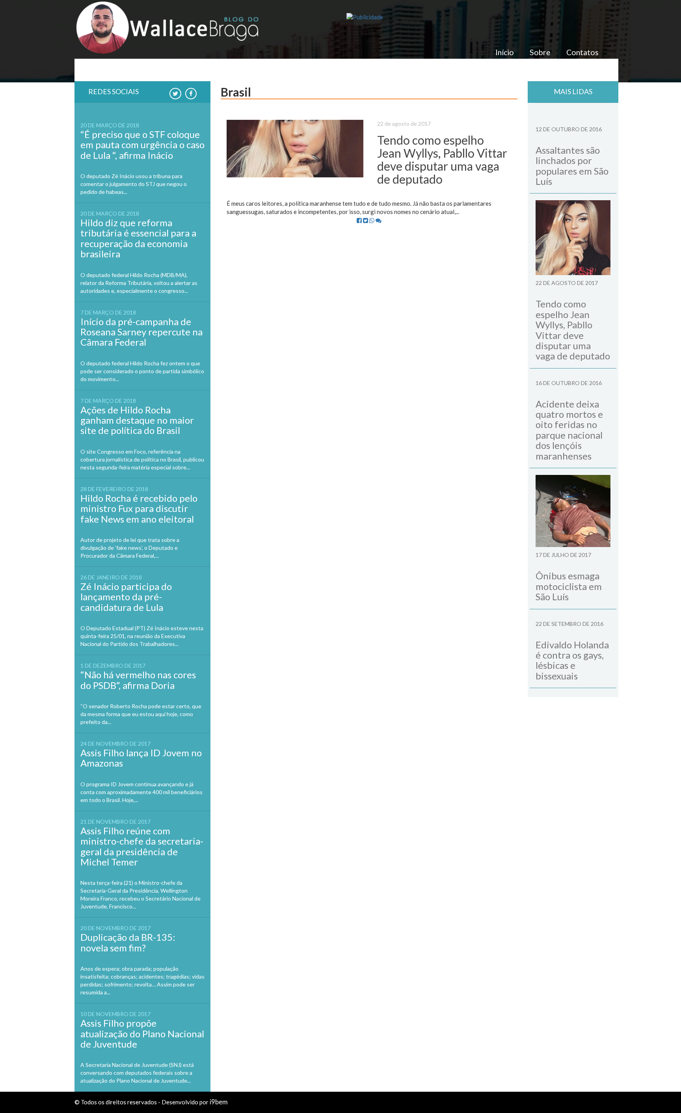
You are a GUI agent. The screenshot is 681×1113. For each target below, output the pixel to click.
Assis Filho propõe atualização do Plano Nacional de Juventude (142, 1033)
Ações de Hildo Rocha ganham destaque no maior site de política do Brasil (137, 420)
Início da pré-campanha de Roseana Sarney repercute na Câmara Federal (141, 332)
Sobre (540, 52)
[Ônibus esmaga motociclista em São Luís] (573, 511)
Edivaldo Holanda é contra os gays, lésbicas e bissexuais (572, 660)
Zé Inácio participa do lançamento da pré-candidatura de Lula (126, 597)
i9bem (219, 1102)
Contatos (582, 52)
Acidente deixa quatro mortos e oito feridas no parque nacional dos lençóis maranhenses (569, 430)
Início (504, 52)
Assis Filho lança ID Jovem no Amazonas (141, 758)
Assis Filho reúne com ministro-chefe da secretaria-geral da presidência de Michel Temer (141, 846)
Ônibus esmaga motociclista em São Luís (569, 586)
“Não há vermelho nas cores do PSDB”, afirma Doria (138, 680)
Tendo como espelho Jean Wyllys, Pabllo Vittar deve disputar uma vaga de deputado (442, 159)
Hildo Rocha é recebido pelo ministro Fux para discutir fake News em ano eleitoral (138, 508)
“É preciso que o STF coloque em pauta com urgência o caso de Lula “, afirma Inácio (142, 144)
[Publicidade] (476, 17)
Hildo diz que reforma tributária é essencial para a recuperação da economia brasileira (138, 238)
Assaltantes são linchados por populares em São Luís (572, 165)
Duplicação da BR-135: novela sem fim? (127, 942)
